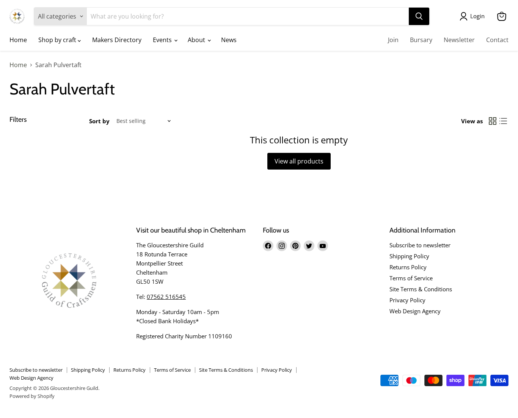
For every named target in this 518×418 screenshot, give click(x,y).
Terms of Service (411, 278)
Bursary (421, 40)
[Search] (419, 16)
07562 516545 (166, 296)
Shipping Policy (409, 256)
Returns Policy (408, 267)
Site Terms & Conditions (420, 289)
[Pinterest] (295, 245)
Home (18, 40)
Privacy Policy (407, 300)
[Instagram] (281, 245)
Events (163, 40)
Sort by (99, 121)
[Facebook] (268, 245)
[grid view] (492, 121)
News (229, 40)
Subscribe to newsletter (420, 245)
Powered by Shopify (32, 396)
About (197, 40)
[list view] (503, 121)
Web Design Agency (415, 311)
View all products (299, 161)
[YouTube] (322, 245)
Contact (497, 40)
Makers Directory (116, 40)
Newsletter (459, 40)
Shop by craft (58, 40)
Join (393, 40)
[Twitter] (309, 245)
